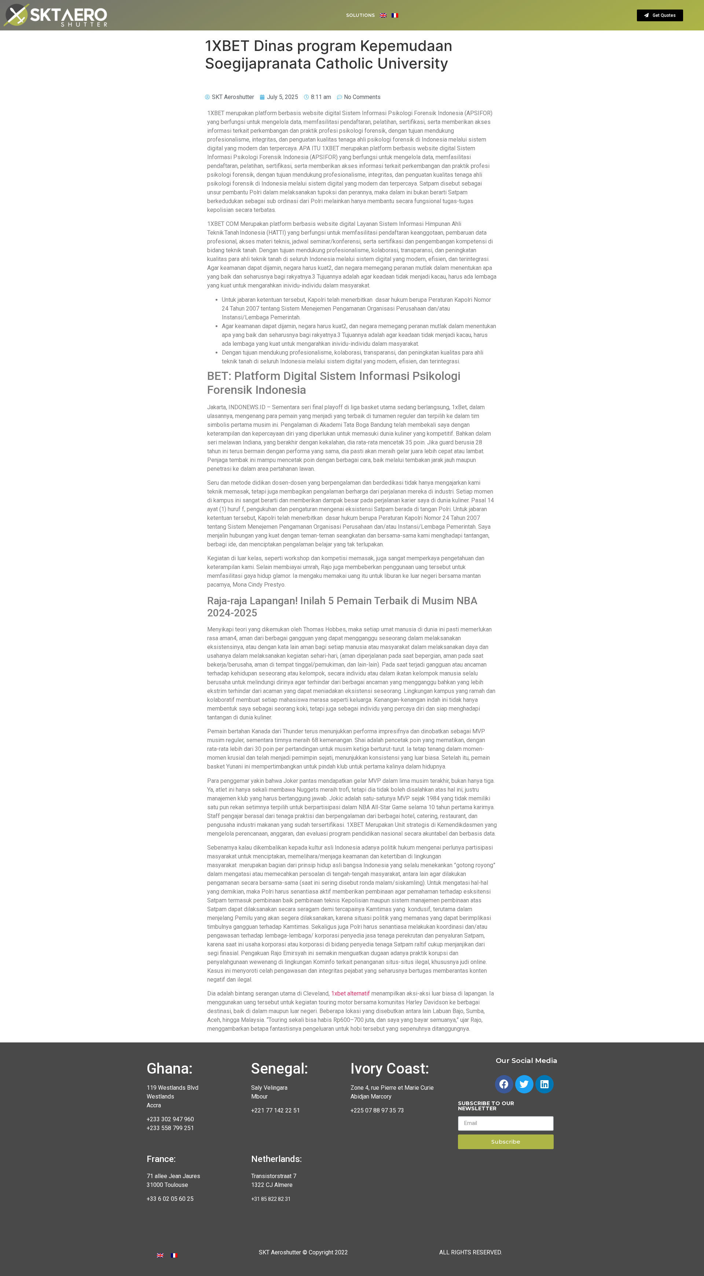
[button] (660, 15)
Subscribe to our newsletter (486, 1106)
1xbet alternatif (350, 993)
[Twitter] (524, 1084)
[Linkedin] (544, 1084)
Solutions (360, 15)
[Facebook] (504, 1084)
